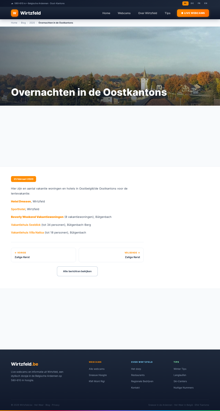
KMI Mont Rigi (97, 381)
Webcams (124, 13)
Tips (167, 13)
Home (106, 13)
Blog (23, 22)
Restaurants (138, 375)
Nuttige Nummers (184, 387)
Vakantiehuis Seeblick (26, 224)
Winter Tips (180, 368)
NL (185, 3)
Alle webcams (96, 368)
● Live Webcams (193, 13)
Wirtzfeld (27, 13)
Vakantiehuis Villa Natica (27, 232)
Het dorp (136, 368)
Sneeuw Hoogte (98, 375)
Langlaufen (180, 375)
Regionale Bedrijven (142, 381)
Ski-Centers (180, 381)
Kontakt (135, 387)
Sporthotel (18, 209)
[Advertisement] (110, 137)
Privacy (55, 405)
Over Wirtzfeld (147, 13)
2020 (32, 22)
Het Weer (39, 405)
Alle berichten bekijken (77, 271)
